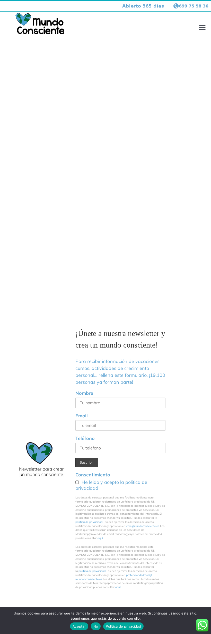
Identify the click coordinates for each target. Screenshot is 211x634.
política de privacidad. (89, 522)
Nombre (84, 393)
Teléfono (85, 438)
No (95, 626)
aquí (100, 538)
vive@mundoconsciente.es (143, 526)
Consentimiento (92, 475)
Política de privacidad (123, 626)
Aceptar (79, 626)
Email (81, 416)
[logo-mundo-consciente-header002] (39, 15)
